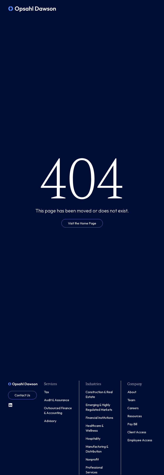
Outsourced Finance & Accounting (58, 410)
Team (131, 400)
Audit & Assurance (56, 400)
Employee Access (139, 440)
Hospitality (93, 438)
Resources (134, 416)
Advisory (50, 421)
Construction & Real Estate (99, 394)
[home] (32, 9)
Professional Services (94, 469)
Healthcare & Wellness (94, 428)
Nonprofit (92, 459)
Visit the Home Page (82, 223)
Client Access (136, 432)
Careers (133, 408)
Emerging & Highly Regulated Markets (99, 407)
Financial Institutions (99, 418)
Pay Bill (132, 424)
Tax (46, 392)
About (131, 392)
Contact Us (22, 395)
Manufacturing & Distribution (97, 449)
